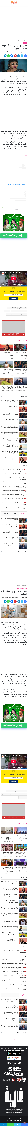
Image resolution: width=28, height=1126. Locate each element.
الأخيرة (22, 514)
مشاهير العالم (21, 314)
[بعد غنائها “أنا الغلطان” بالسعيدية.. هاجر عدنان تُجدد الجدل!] (6, 364)
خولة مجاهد (15, 311)
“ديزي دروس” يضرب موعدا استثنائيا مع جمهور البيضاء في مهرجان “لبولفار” (21, 387)
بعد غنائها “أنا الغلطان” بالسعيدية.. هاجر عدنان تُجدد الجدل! (8, 371)
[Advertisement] (14, 23)
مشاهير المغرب (11, 314)
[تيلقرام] (5, 55)
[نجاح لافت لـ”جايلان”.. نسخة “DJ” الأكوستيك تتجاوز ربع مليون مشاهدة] (20, 364)
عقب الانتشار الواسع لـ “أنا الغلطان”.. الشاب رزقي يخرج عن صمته (10, 445)
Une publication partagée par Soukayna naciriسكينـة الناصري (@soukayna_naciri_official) (14, 208)
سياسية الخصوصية (17, 1120)
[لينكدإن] (18, 55)
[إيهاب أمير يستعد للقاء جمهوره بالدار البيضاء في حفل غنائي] (23, 453)
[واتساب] (8, 55)
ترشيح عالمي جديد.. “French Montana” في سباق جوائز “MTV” (10, 458)
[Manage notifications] (24, 1123)
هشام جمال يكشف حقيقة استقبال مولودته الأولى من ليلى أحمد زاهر (10, 439)
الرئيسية (24, 40)
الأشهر (14, 514)
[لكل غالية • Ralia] (14, 3)
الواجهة (23, 311)
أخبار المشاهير (11, 308)
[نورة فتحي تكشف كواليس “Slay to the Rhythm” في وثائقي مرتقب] (20, 347)
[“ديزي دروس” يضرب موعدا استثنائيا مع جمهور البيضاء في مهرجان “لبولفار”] (20, 381)
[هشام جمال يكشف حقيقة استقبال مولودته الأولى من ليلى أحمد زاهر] (23, 440)
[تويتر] (22, 55)
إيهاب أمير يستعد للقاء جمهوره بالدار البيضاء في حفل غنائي (10, 452)
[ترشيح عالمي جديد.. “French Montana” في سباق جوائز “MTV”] (23, 460)
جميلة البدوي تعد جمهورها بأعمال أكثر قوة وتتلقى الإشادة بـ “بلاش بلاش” (7, 387)
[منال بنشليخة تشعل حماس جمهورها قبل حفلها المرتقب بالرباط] (6, 347)
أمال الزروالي (23, 52)
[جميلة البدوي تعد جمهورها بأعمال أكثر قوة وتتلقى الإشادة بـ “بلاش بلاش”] (6, 381)
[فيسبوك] (25, 55)
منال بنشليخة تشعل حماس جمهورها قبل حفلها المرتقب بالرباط (7, 354)
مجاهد (7, 311)
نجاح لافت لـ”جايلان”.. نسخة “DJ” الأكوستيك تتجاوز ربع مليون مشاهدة (20, 371)
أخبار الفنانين (22, 308)
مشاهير (19, 40)
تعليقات (6, 514)
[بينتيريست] (15, 55)
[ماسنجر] (11, 55)
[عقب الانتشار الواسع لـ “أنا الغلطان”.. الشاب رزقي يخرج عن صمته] (23, 447)
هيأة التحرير (9, 1120)
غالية (4, 1118)
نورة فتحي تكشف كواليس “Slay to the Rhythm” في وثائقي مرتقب (21, 354)
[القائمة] (2, 3)
